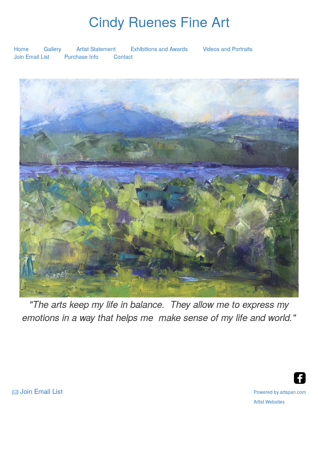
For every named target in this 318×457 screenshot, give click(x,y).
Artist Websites (269, 401)
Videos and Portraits (227, 49)
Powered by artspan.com (280, 391)
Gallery (52, 49)
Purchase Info (81, 56)
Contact (123, 56)
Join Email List (31, 56)
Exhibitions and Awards (159, 49)
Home (21, 49)
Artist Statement (96, 49)
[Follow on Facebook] (300, 382)
